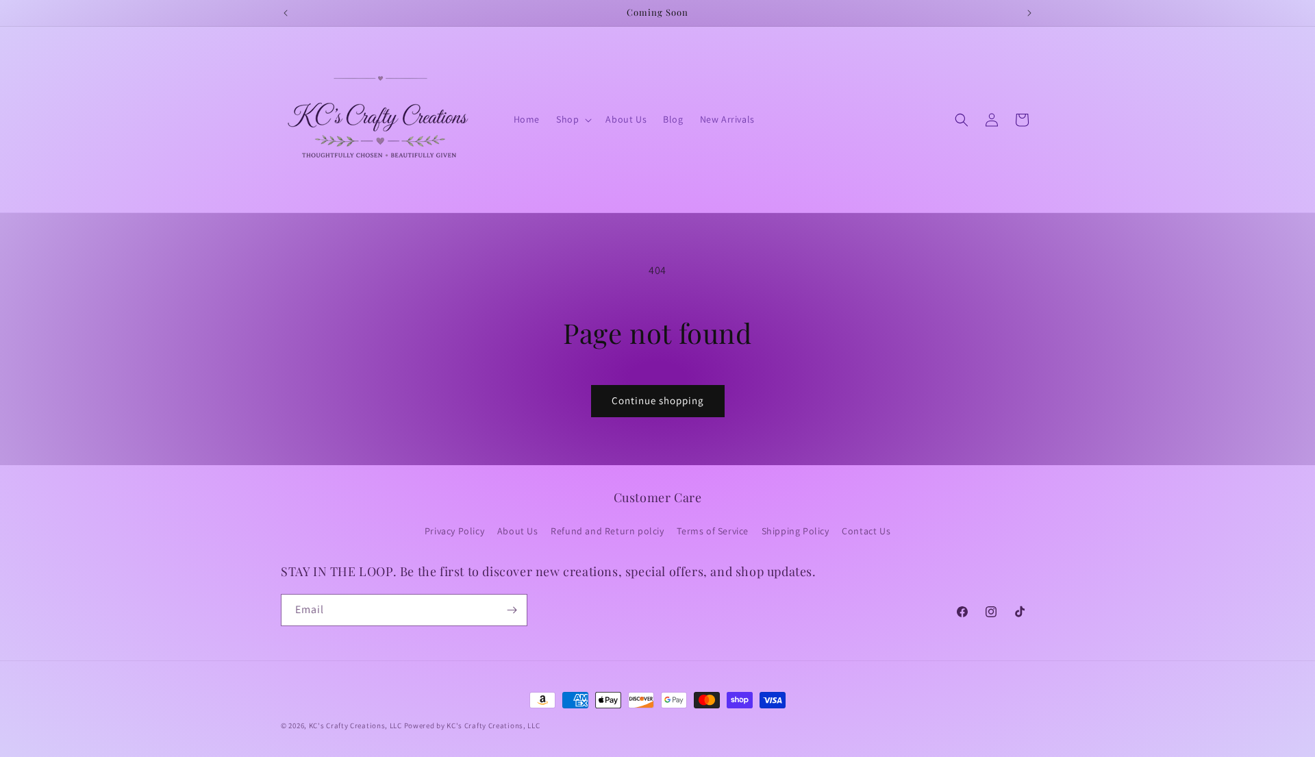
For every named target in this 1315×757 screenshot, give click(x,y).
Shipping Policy (795, 531)
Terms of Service (713, 531)
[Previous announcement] (286, 13)
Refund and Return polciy (607, 531)
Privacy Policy (454, 531)
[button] (572, 119)
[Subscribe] (512, 610)
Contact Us (866, 531)
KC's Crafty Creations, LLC (355, 725)
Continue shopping (658, 400)
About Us (517, 531)
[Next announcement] (1029, 13)
